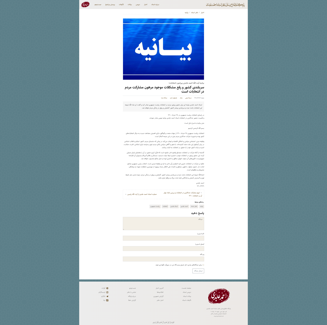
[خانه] (226, 4)
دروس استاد (187, 292)
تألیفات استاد (186, 300)
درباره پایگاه (132, 296)
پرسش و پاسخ (110, 4)
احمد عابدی (184, 206)
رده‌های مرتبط (199, 202)
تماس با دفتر (131, 292)
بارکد (181, 98)
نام (200, 233)
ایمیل (199, 244)
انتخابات (165, 206)
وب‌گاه (202, 254)
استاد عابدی (174, 206)
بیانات (130, 4)
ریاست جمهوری (155, 206)
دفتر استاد (194, 12)
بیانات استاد (187, 296)
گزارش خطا (132, 300)
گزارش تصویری (158, 296)
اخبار (145, 4)
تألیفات (121, 4)
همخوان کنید (173, 98)
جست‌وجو (98, 4)
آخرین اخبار (160, 288)
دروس (138, 4)
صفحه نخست (186, 288)
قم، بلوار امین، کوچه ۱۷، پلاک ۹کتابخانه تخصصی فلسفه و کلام (219, 313)
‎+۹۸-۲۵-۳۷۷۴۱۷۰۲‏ (219, 316)
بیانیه (186, 12)
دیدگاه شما (164, 98)
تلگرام (103, 296)
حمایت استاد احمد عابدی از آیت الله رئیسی (141, 194)
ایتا (104, 300)
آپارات (103, 288)
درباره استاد (155, 4)
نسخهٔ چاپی (188, 98)
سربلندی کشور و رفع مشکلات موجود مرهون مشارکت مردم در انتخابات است (164, 89)
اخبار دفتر (160, 300)
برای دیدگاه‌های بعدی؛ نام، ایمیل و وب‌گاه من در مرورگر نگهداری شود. (178, 264)
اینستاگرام (102, 292)
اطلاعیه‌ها (160, 292)
